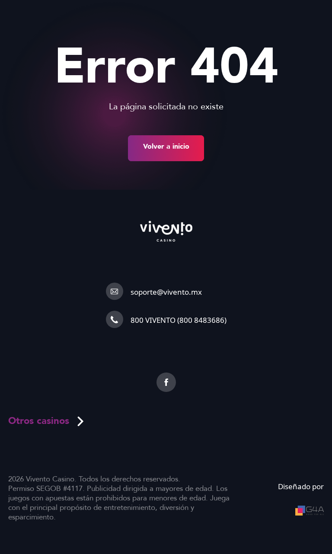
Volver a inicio (166, 146)
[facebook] (166, 382)
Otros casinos (38, 420)
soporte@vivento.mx (166, 292)
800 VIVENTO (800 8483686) (179, 320)
